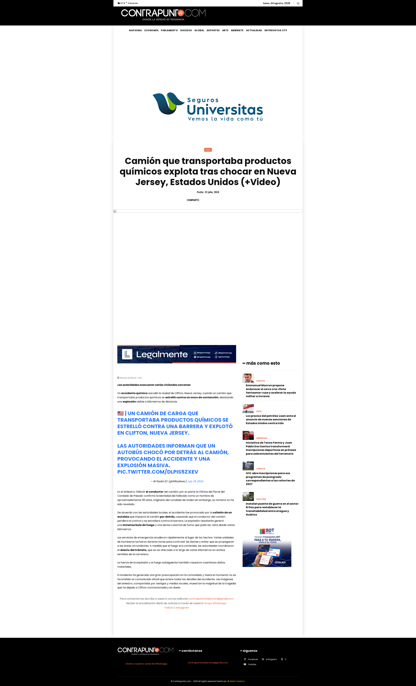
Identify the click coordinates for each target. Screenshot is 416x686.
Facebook (253, 659)
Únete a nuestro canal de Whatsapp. (147, 663)
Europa (260, 381)
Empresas (261, 438)
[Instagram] (263, 659)
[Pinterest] (218, 200)
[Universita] (208, 132)
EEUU (208, 150)
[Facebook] (203, 200)
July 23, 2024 (195, 481)
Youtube (252, 664)
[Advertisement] (208, 59)
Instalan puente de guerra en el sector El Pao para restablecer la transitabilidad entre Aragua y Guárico (272, 509)
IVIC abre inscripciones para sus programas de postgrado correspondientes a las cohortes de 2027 (270, 478)
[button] (298, 3)
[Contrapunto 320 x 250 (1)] (267, 569)
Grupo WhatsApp (215, 603)
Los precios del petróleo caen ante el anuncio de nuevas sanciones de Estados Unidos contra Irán (271, 419)
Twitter (169, 608)
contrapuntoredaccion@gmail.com (211, 599)
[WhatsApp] (226, 200)
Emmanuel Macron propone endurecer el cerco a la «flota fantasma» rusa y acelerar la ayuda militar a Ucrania (271, 391)
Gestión (261, 499)
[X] (211, 200)
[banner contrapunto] (176, 365)
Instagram (182, 608)
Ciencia (260, 469)
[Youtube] (245, 664)
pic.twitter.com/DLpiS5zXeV (157, 471)
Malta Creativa (237, 681)
